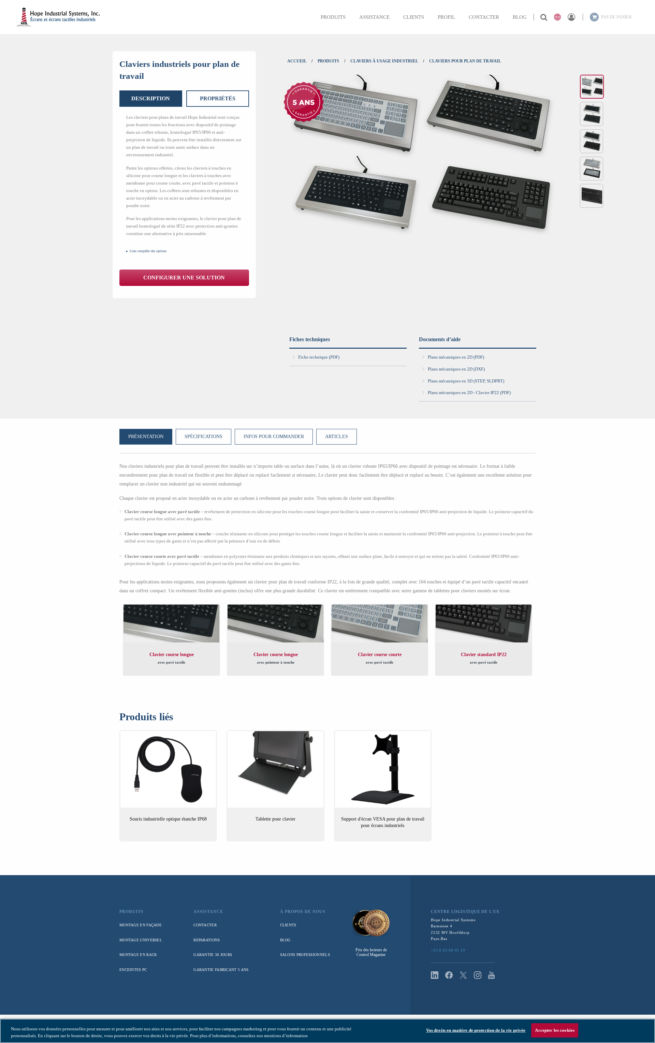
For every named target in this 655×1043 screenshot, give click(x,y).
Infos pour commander (274, 436)
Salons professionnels (305, 955)
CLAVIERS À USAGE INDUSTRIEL (384, 61)
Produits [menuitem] (333, 17)
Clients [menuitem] (413, 17)
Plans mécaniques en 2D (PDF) (456, 357)
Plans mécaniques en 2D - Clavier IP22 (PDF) (469, 392)
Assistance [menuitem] (374, 17)
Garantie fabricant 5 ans (220, 970)
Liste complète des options (148, 251)
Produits (131, 911)
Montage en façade (140, 925)
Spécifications (203, 436)
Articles (336, 436)
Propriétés (217, 98)
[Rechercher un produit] (543, 17)
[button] (557, 17)
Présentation (145, 436)
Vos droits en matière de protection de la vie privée (476, 1030)
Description (150, 98)
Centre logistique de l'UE (465, 911)
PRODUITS (328, 61)
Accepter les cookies (554, 1030)
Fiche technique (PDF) (318, 357)
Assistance (208, 911)
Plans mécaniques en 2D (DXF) (456, 369)
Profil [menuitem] (446, 17)
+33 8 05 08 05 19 (448, 950)
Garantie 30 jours (212, 955)
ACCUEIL (296, 61)
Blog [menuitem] (520, 17)
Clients (288, 925)
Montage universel (140, 940)
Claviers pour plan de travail (465, 61)
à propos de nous (302, 911)
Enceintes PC (133, 970)
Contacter (205, 925)
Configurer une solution (184, 277)
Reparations (206, 940)
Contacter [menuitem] (484, 17)
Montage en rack (138, 955)
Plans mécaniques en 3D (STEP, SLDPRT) (466, 380)
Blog (285, 940)
